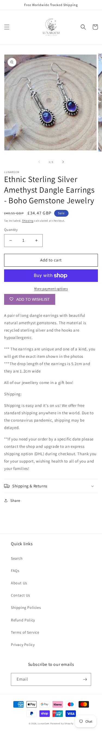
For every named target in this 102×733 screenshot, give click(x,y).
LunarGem (44, 723)
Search (17, 558)
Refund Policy (23, 620)
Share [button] (15, 500)
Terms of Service (25, 632)
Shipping (27, 220)
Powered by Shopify (61, 723)
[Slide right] (63, 162)
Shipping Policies (26, 607)
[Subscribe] (85, 679)
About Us (19, 582)
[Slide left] (39, 162)
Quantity (11, 229)
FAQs (15, 570)
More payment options (51, 289)
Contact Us (20, 595)
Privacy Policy (23, 644)
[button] (7, 27)
